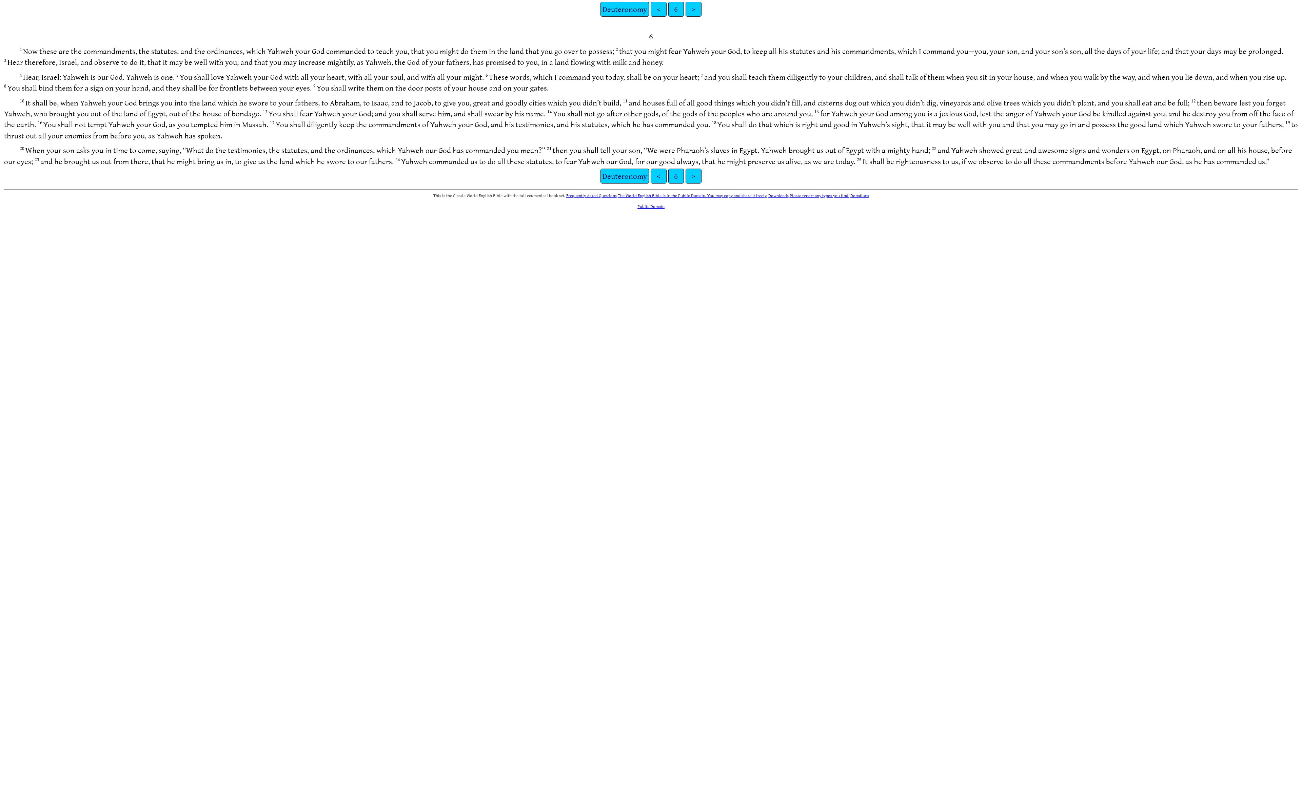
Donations (859, 195)
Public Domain (651, 206)
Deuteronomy (625, 9)
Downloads (778, 195)
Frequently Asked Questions (591, 195)
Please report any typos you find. (819, 195)
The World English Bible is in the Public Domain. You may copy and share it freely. (692, 195)
